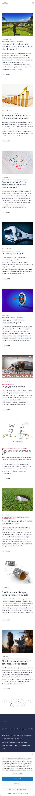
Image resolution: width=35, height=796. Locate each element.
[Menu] (32, 3)
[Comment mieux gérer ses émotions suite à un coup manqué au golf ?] (17, 162)
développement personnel (9, 517)
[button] (32, 754)
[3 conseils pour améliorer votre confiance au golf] (17, 499)
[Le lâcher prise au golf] (17, 233)
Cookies (9, 793)
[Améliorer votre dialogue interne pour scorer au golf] (17, 572)
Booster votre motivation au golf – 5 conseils (14, 742)
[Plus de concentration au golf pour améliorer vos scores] (17, 641)
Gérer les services (17, 773)
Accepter (17, 779)
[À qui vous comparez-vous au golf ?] (17, 430)
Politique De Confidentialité (20, 793)
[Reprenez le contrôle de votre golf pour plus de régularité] (17, 95)
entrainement (5, 41)
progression (13, 41)
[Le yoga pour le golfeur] (17, 366)
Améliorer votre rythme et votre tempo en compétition (17, 735)
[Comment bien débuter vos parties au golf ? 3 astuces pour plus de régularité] (17, 24)
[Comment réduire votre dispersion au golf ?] (17, 300)
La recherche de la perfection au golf (12, 738)
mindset (12, 113)
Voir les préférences (17, 789)
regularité (20, 41)
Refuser (17, 784)
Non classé (10, 448)
